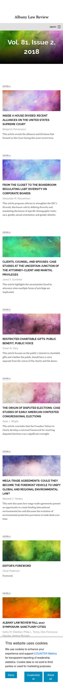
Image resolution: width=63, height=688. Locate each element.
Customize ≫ (35, 677)
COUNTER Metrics (45, 653)
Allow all (52, 677)
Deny (12, 675)
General (7, 86)
